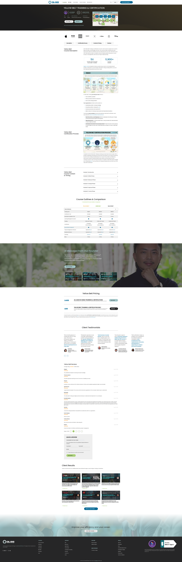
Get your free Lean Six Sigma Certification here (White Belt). (74, 25)
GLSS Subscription (92, 317)
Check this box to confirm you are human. (76, 452)
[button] (111, 2)
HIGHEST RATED (85, 12)
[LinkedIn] (3, 550)
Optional (88, 234)
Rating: (72, 440)
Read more (65, 488)
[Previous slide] (116, 17)
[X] (6, 550)
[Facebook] (8, 550)
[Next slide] (116, 20)
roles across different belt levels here (97, 114)
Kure (99, 107)
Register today (86, 66)
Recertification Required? (69, 227)
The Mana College (94, 550)
